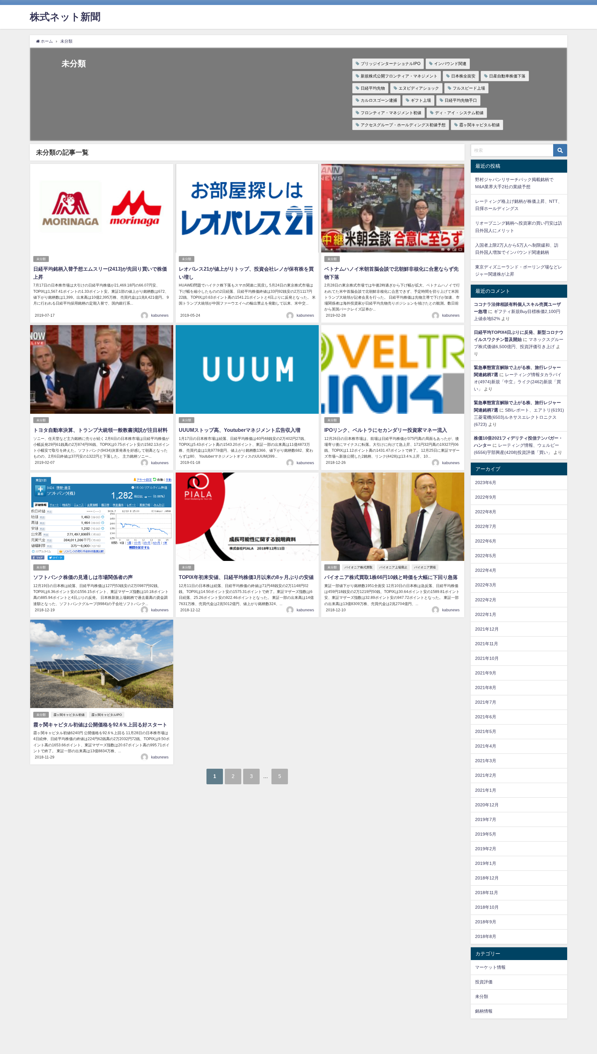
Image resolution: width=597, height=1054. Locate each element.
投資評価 (484, 982)
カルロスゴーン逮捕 (379, 100)
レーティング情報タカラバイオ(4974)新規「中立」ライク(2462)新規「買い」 (518, 381)
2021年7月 (485, 702)
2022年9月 (485, 497)
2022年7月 (485, 526)
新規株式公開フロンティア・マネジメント (399, 76)
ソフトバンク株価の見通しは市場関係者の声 (83, 577)
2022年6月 (485, 541)
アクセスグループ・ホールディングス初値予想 (403, 125)
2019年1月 (485, 863)
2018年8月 (485, 936)
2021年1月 (485, 790)
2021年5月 (485, 731)
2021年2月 (485, 775)
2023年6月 (485, 482)
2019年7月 (485, 819)
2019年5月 (485, 834)
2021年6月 (485, 717)
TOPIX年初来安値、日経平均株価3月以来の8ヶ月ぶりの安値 (246, 577)
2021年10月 (487, 658)
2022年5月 (485, 555)
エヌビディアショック (419, 88)
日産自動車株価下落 (507, 76)
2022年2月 (485, 600)
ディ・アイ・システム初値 (459, 113)
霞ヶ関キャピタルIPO (106, 714)
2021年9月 (485, 673)
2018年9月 (485, 922)
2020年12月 (487, 805)
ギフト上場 (421, 100)
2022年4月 (485, 570)
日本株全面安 (463, 76)
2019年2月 (485, 848)
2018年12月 (487, 878)
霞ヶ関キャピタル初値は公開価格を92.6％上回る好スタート (100, 724)
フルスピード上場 (469, 88)
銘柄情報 (484, 1011)
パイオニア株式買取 (359, 567)
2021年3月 (485, 760)
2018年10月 (487, 907)
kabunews (160, 315)
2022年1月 (485, 614)
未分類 (41, 259)
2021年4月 (485, 746)
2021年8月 (485, 687)
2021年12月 (487, 629)
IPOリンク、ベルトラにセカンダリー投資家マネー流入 (385, 429)
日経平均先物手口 (461, 100)
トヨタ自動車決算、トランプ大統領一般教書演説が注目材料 (100, 429)
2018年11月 (486, 892)
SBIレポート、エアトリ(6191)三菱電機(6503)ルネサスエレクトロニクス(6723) (519, 417)
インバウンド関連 (450, 64)
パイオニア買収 (425, 567)
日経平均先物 (373, 88)
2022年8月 (485, 512)
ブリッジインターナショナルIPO (390, 64)
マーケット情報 (490, 967)
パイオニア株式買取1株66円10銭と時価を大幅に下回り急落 (391, 577)
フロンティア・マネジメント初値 (391, 113)
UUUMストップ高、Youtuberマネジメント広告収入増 (239, 429)
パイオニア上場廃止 (393, 567)
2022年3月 (485, 585)
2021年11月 (486, 643)
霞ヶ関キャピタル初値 (479, 125)
